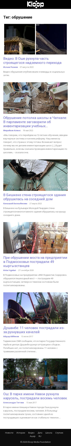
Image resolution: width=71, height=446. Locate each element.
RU (40, 436)
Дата (40, 432)
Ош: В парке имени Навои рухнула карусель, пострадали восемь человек (35, 396)
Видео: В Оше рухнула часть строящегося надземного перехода (32, 61)
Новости (9, 432)
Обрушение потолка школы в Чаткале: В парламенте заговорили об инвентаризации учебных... (35, 122)
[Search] (66, 4)
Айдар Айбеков (11, 336)
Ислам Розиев (10, 67)
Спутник (59, 432)
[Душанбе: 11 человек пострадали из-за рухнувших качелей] (35, 308)
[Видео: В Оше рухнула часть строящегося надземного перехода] (35, 38)
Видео (31, 432)
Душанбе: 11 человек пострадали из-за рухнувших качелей (34, 330)
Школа (48, 432)
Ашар (33, 436)
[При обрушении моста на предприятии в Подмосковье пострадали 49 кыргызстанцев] (35, 238)
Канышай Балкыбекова (15, 203)
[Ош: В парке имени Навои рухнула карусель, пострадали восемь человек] (35, 374)
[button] (5, 4)
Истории (21, 432)
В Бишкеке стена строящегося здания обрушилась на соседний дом (34, 197)
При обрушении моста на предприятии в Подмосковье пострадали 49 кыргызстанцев (35, 262)
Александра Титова (13, 402)
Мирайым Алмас (12, 130)
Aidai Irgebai (9, 270)
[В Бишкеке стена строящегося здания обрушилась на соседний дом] (35, 175)
